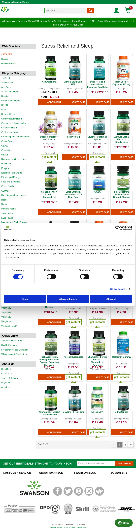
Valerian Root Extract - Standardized (49, 413)
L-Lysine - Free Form (73, 412)
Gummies (6, 191)
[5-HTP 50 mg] (74, 135)
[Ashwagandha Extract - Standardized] (123, 135)
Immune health (8, 208)
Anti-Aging (6, 87)
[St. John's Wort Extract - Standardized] (50, 190)
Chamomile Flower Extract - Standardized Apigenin (97, 361)
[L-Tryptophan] (123, 410)
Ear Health (6, 163)
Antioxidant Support (10, 91)
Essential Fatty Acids (11, 173)
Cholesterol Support (10, 132)
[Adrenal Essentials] (74, 355)
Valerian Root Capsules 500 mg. (121, 83)
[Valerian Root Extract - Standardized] (50, 410)
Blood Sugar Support (11, 100)
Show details (117, 289)
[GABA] (99, 190)
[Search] (90, 10)
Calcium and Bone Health (13, 123)
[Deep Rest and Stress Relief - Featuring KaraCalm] (99, 80)
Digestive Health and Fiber (14, 159)
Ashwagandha (49, 82)
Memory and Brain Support (14, 222)
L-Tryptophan (121, 412)
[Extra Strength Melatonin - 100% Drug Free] (74, 190)
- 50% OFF (6, 78)
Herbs (4, 204)
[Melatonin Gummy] (123, 355)
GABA (97, 192)
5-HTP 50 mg (73, 137)
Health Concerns (9, 345)
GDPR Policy (82, 527)
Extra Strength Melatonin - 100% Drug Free (73, 195)
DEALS (4, 59)
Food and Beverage (10, 181)
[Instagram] (89, 495)
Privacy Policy (69, 527)
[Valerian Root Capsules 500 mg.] (123, 80)
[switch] (51, 276)
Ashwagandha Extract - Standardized (121, 140)
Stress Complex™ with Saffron (49, 138)
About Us (5, 387)
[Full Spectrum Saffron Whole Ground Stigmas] (123, 190)
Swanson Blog (85, 472)
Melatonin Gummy (121, 357)
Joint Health (7, 213)
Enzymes (5, 168)
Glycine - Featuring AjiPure (97, 138)
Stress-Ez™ (97, 412)
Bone (3, 109)
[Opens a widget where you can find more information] (123, 523)
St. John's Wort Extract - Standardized (49, 195)
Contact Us (6, 373)
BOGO (4, 105)
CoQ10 (4, 146)
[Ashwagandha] (50, 80)
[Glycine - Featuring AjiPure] (99, 135)
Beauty (4, 96)
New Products (8, 63)
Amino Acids (7, 82)
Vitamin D (6, 312)
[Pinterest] (78, 495)
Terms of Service (55, 527)
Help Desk (6, 369)
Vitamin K (6, 317)
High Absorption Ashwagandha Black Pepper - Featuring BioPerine (49, 361)
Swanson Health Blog (11, 340)
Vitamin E (6, 308)
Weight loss (7, 321)
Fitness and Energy (10, 177)
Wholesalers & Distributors (14, 354)
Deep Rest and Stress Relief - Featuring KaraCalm (97, 84)
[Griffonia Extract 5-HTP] (74, 80)
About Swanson (51, 472)
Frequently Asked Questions (15, 350)
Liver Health (7, 218)
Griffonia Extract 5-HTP (73, 83)
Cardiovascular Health (11, 119)
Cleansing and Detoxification (15, 136)
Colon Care (6, 141)
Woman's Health (9, 326)
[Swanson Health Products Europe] (5, 12)
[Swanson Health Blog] (99, 495)
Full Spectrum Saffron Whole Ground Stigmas (121, 195)
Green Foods (7, 186)
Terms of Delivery (9, 378)
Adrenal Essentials (73, 357)
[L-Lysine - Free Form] (74, 410)
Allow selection (68, 298)
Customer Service (17, 472)
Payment (5, 382)
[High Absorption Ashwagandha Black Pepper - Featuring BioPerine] (50, 355)
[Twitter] (68, 495)
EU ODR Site (119, 472)
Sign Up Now (124, 464)
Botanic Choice (8, 114)
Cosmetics (6, 150)
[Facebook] (57, 495)
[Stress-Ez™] (97, 410)
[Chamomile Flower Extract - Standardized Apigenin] (99, 355)
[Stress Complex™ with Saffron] (50, 135)
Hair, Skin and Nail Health (13, 195)
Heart (3, 200)
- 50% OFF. (6, 54)
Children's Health (9, 127)
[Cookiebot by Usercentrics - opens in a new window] (117, 228)
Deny (25, 298)
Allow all (111, 298)
